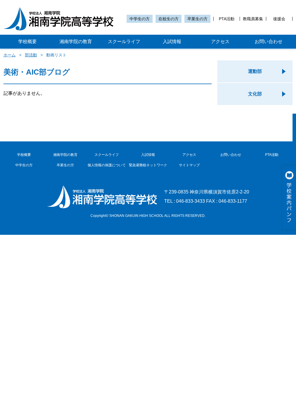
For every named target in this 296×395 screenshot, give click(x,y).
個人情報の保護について (107, 165)
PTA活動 (226, 19)
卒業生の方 (197, 18)
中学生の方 (140, 18)
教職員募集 (253, 19)
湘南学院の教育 (76, 41)
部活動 (31, 55)
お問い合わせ (268, 41)
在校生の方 (168, 18)
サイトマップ (189, 165)
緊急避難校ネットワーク (148, 165)
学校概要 (27, 41)
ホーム (9, 55)
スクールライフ (124, 41)
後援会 (279, 19)
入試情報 (172, 41)
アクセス (220, 41)
